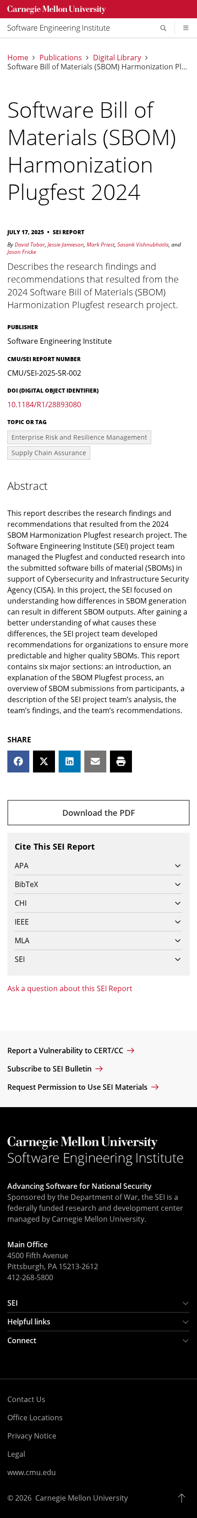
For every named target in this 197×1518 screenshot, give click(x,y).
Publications (60, 57)
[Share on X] (44, 761)
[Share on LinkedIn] (70, 761)
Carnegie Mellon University (81, 1498)
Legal (16, 1454)
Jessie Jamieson (66, 244)
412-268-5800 (30, 1277)
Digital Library (117, 57)
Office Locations (35, 1418)
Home (17, 57)
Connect (21, 1340)
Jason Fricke (21, 252)
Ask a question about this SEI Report (69, 988)
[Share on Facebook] (18, 761)
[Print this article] (121, 761)
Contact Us (26, 1399)
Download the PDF (98, 812)
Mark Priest (101, 244)
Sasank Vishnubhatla (143, 244)
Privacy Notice (31, 1436)
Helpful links (28, 1322)
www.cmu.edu (31, 1472)
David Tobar (30, 244)
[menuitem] (62, 27)
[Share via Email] (95, 761)
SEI (12, 1303)
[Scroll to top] (184, 1497)
